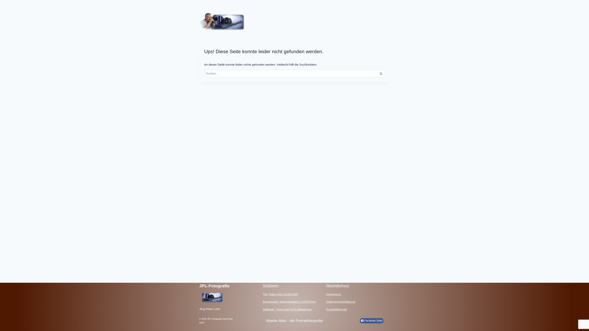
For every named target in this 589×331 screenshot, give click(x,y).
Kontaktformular (336, 309)
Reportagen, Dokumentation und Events (289, 301)
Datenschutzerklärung (340, 301)
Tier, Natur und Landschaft (280, 294)
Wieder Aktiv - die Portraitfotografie (294, 321)
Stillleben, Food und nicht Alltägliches (287, 309)
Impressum (333, 294)
